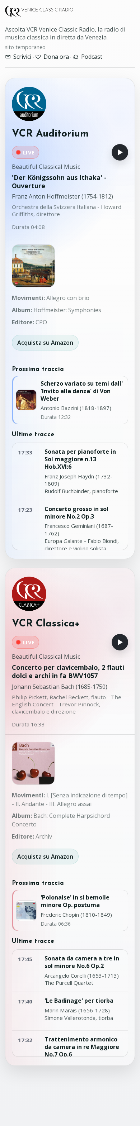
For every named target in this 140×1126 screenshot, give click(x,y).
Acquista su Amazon (45, 343)
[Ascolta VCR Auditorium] (120, 152)
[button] (33, 265)
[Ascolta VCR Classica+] (120, 642)
